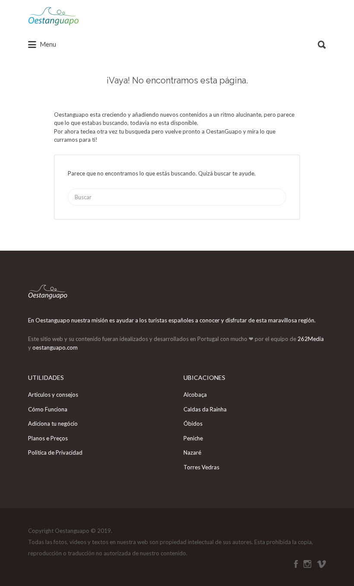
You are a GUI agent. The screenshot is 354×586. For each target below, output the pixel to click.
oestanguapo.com (55, 347)
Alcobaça (195, 394)
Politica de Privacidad (55, 452)
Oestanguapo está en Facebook (296, 564)
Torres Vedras (201, 467)
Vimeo (321, 564)
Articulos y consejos (53, 394)
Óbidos (192, 423)
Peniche (193, 438)
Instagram (307, 564)
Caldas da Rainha (205, 409)
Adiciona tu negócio (53, 423)
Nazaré (192, 452)
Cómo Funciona (47, 409)
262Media (310, 338)
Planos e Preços (48, 438)
